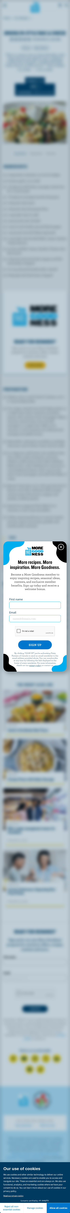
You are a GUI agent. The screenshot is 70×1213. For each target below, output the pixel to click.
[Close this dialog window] (61, 547)
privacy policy (35, 665)
